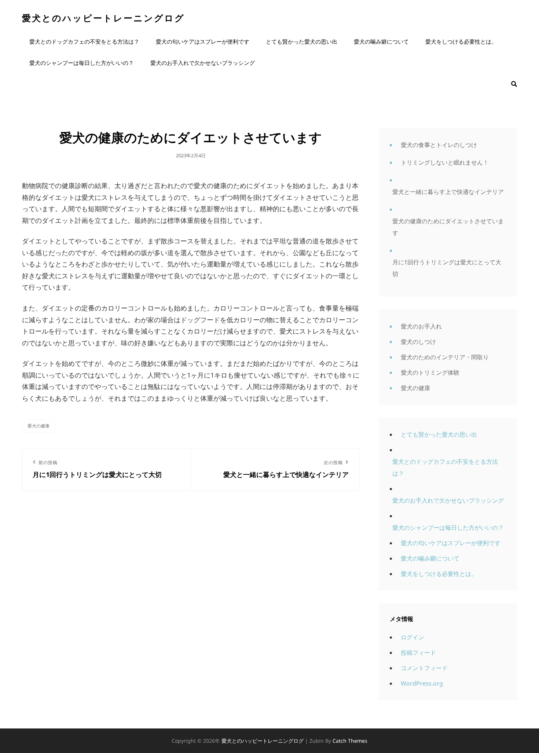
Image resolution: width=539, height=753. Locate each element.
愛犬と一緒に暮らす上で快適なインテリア (448, 192)
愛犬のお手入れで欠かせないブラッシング (202, 62)
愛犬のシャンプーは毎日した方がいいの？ (81, 62)
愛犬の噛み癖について (381, 41)
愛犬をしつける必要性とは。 (461, 41)
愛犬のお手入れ (421, 326)
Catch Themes (350, 740)
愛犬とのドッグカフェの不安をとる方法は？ (84, 41)
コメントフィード (424, 668)
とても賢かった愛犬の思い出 (301, 41)
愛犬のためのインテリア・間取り (445, 357)
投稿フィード (418, 653)
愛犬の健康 (38, 426)
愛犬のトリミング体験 (430, 372)
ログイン (412, 637)
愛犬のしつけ (418, 342)
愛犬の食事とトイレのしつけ (439, 145)
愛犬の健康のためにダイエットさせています (448, 227)
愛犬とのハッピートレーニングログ (103, 18)
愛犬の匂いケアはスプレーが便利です (202, 41)
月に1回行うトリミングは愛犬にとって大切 (446, 268)
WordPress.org (422, 683)
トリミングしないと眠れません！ (445, 162)
